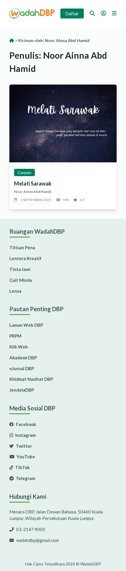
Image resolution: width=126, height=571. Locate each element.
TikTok (22, 467)
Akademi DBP (23, 357)
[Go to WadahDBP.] (11, 40)
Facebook (25, 424)
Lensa (15, 291)
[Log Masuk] (103, 13)
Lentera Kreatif (25, 258)
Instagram (25, 435)
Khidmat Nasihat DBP (31, 379)
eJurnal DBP (21, 368)
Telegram (25, 478)
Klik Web (18, 346)
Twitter (23, 446)
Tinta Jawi (19, 269)
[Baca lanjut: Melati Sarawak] (63, 123)
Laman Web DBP (26, 325)
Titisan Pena (22, 247)
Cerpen (24, 172)
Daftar (72, 13)
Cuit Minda (20, 280)
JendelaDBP (21, 390)
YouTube (25, 456)
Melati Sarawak (33, 183)
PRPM (15, 335)
